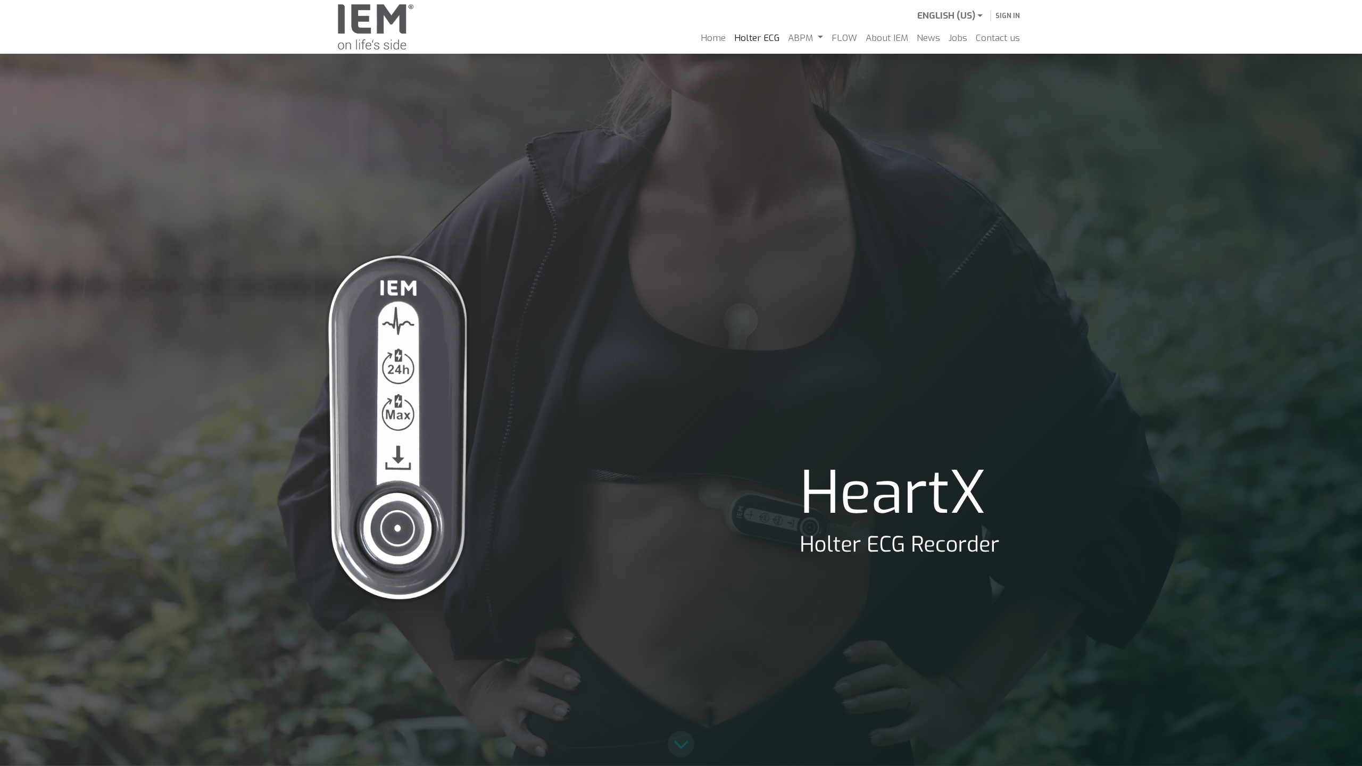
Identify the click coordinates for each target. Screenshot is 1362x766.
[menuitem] (713, 38)
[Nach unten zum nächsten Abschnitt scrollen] (681, 744)
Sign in (1007, 16)
